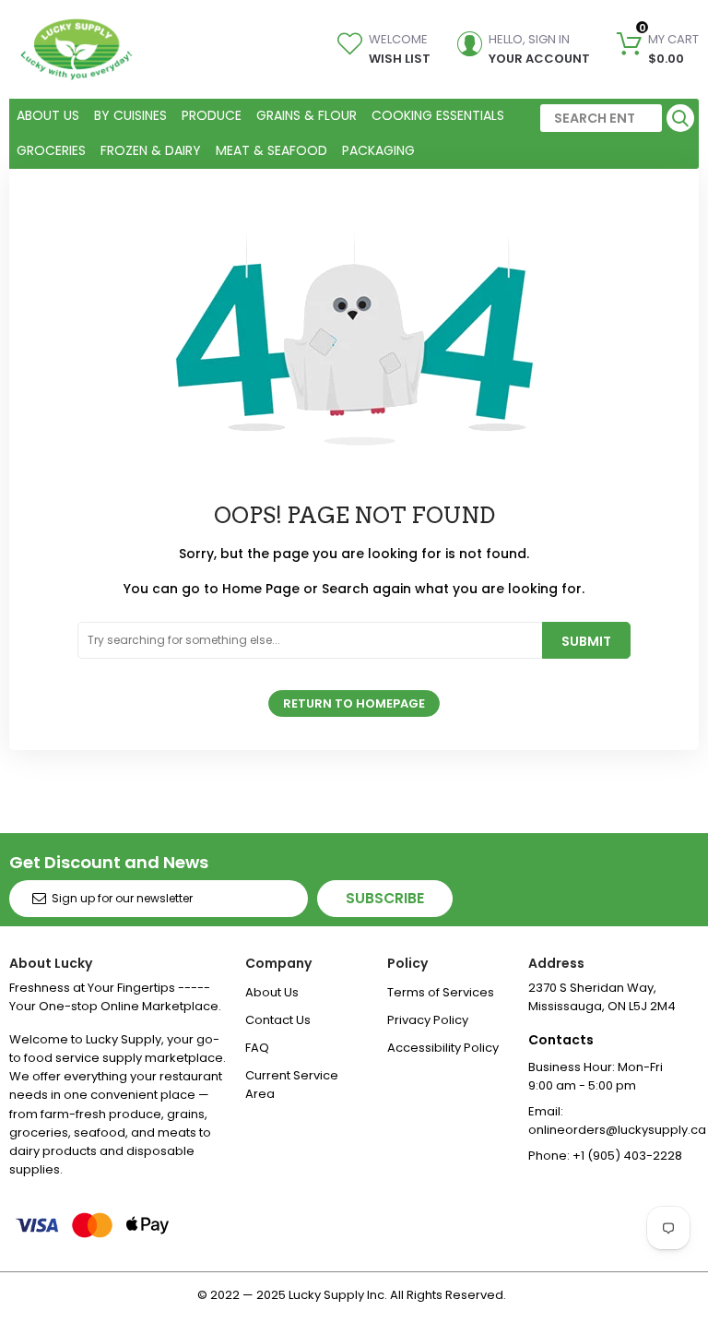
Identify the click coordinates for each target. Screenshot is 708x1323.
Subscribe (385, 898)
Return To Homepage (354, 703)
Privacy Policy (427, 1020)
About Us (272, 992)
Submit (586, 641)
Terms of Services (440, 992)
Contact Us (278, 1020)
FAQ (257, 1047)
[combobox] (601, 118)
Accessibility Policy (443, 1047)
